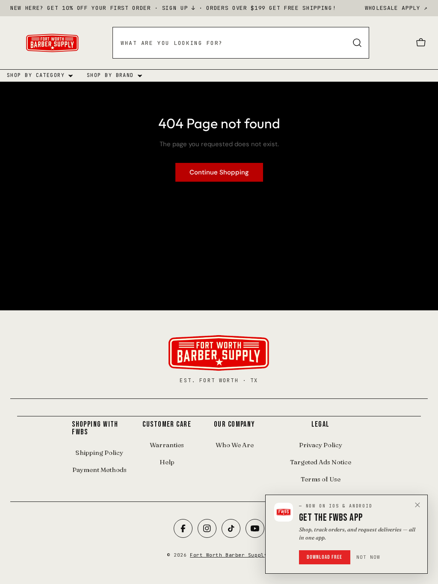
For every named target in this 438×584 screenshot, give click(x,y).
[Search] (357, 43)
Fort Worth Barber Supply (228, 555)
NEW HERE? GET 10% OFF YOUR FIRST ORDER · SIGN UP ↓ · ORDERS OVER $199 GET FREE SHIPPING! (173, 8)
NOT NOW (368, 557)
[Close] (417, 504)
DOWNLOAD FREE (325, 557)
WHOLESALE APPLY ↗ (396, 8)
